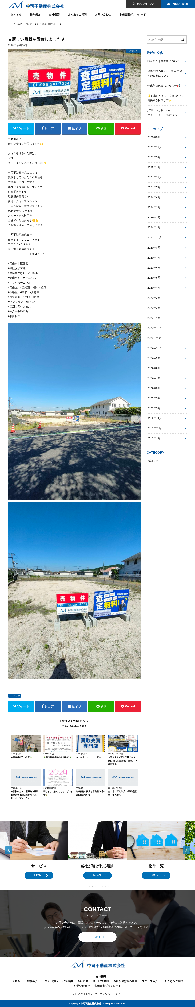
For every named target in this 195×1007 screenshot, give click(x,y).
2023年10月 (154, 237)
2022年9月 (153, 358)
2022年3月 (153, 388)
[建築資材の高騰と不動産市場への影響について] (90, 777)
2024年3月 (153, 207)
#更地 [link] (26, 297)
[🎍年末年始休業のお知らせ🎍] (58, 743)
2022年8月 (153, 368)
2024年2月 (153, 217)
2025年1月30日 (18, 754)
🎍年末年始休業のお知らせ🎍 (57, 757)
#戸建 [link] (35, 297)
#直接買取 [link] (14, 297)
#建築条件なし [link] (17, 273)
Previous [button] (8, 850)
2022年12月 (154, 327)
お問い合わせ (181, 3)
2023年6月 (153, 267)
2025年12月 (154, 147)
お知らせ (16, 14)
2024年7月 (153, 187)
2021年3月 (153, 398)
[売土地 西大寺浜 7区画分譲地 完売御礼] (123, 777)
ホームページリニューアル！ (89, 757)
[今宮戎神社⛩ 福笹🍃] (26, 743)
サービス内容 (101, 981)
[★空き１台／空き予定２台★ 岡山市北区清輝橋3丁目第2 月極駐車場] (123, 743)
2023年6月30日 (18, 788)
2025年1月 (153, 167)
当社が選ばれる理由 (125, 981)
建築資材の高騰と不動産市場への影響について (90, 793)
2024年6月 (153, 197)
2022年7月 (153, 378)
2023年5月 (153, 277)
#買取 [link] (23, 292)
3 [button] (92, 887)
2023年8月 (153, 247)
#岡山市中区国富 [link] (18, 263)
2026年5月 (153, 137)
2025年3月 (153, 157)
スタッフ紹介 (150, 981)
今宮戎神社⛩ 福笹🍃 (21, 757)
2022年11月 (154, 337)
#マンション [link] (15, 301)
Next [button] (186, 850)
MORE (38, 875)
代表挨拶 (67, 981)
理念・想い (51, 981)
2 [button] (89, 887)
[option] (39, 850)
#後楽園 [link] (25, 287)
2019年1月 (153, 438)
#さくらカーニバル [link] (19, 282)
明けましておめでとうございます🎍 (58, 793)
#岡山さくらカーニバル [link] (22, 277)
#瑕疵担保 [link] (14, 316)
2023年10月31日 (115, 754)
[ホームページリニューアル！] (90, 743)
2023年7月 (153, 257)
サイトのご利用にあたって (84, 994)
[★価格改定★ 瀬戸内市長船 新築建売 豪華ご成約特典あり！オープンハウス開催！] (26, 777)
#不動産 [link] (13, 292)
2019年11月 (154, 428)
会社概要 (54, 14)
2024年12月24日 (50, 754)
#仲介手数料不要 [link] (18, 311)
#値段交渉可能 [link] (17, 268)
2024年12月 (154, 177)
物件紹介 (35, 14)
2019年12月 (154, 418)
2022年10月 (154, 347)
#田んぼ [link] (30, 301)
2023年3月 (153, 297)
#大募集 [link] (34, 292)
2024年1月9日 (49, 788)
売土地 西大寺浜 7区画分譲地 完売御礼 (122, 793)
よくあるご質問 (77, 14)
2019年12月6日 (115, 788)
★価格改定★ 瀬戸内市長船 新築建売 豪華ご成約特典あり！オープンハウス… (24, 794)
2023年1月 (153, 317)
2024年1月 (153, 227)
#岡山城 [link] (13, 287)
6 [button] (102, 887)
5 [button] (99, 887)
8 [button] (108, 887)
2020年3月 (153, 408)
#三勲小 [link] (33, 273)
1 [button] (86, 887)
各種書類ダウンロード (132, 14)
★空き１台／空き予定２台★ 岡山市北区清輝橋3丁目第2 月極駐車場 (123, 760)
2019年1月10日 (83, 754)
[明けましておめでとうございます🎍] (58, 777)
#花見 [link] (42, 287)
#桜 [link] (34, 287)
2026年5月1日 (82, 788)
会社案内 (83, 981)
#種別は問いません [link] (19, 306)
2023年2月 (153, 307)
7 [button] (105, 887)
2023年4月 (153, 287)
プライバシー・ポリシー (111, 994)
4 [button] (95, 887)
